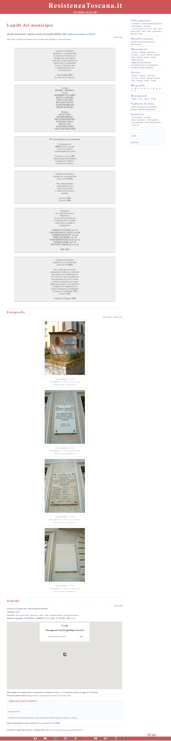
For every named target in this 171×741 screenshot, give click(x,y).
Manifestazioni (142, 39)
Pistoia (140, 57)
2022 (144, 31)
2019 (160, 29)
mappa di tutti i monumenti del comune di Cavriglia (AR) (49, 695)
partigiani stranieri (71, 615)
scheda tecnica (118, 37)
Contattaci (136, 23)
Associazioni (137, 117)
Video (153, 99)
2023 (149, 31)
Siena (153, 57)
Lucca (142, 54)
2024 (140, 34)
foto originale (54, 382)
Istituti (147, 117)
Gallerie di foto (142, 104)
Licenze (147, 26)
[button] (65, 655)
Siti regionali (153, 120)
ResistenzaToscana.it (85, 5)
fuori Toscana (137, 60)
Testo (146, 99)
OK (81, 636)
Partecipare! (137, 26)
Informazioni (141, 20)
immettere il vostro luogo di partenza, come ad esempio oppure (42, 718)
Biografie (138, 85)
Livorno (135, 54)
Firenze (142, 52)
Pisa (133, 57)
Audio (134, 99)
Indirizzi (137, 114)
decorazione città (22, 615)
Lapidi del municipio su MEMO (81, 34)
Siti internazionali (153, 122)
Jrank (136, 142)
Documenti (139, 96)
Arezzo (135, 52)
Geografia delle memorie (142, 67)
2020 (133, 31)
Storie (135, 72)
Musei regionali (138, 120)
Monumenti (139, 49)
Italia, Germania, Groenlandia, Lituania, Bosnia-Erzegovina (144, 108)
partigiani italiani (56, 615)
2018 (155, 29)
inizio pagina (107, 317)
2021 (138, 31)
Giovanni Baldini (61, 379)
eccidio (40, 615)
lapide (17, 611)
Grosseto (151, 52)
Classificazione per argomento (145, 65)
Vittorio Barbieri (64, 39)
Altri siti (135, 125)
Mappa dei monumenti (141, 62)
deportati (33, 615)
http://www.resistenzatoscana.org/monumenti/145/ (64, 730)
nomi (46, 615)
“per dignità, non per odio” (85, 12)
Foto (141, 99)
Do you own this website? (57, 636)
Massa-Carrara (153, 54)
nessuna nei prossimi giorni (143, 42)
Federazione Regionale (152, 23)
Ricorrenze (136, 44)
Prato (147, 57)
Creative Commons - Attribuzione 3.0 (65, 385)
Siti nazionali (137, 122)
